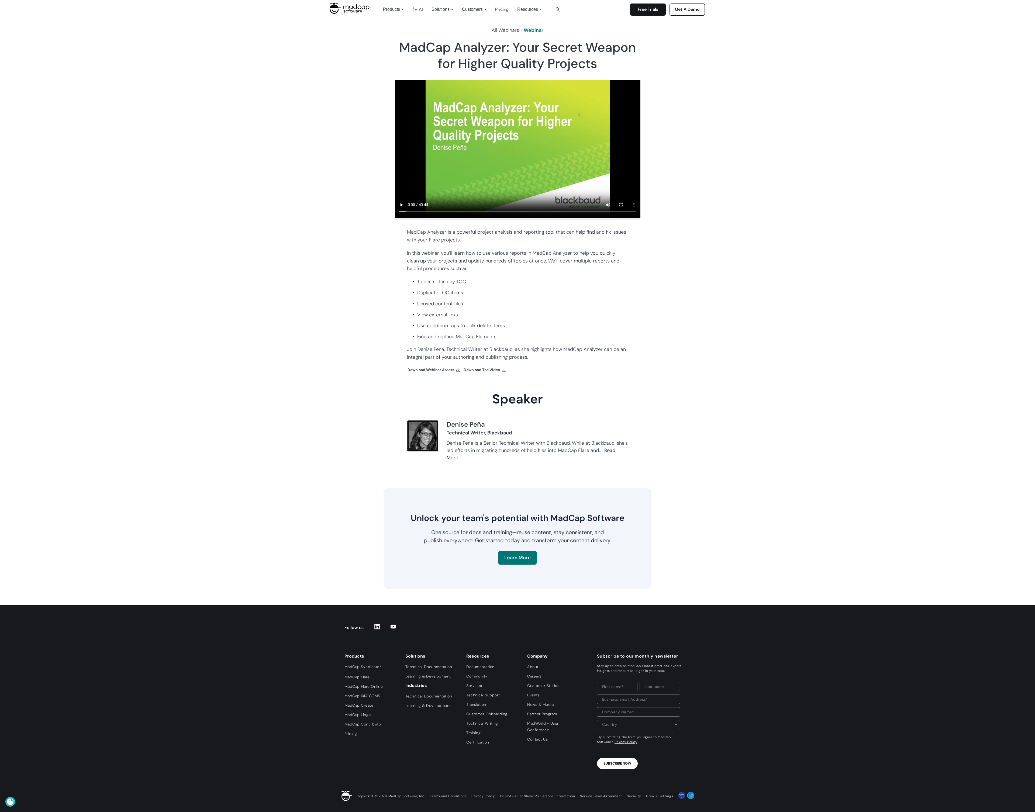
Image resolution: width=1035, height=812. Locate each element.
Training (473, 732)
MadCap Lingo (357, 714)
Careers (534, 676)
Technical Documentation (428, 666)
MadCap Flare (357, 677)
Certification (477, 742)
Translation (476, 704)
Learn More (517, 557)
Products (391, 9)
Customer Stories (543, 685)
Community (477, 676)
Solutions (441, 9)
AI (421, 9)
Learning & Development (428, 676)
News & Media (540, 704)
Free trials (648, 9)
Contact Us (537, 739)
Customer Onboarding (487, 713)
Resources (527, 9)
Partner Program (542, 713)
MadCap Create (359, 705)
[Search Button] (557, 9)
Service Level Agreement (601, 796)
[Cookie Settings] (10, 802)
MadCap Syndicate (363, 666)
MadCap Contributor (363, 724)
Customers (472, 9)
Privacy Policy (626, 742)
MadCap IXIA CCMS (362, 695)
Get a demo (687, 9)
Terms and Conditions (448, 796)
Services (474, 685)
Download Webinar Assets (431, 369)
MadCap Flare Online (363, 686)
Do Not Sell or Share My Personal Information (537, 796)
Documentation (480, 666)
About (533, 666)
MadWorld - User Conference (543, 726)
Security (634, 796)
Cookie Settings (659, 796)
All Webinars (505, 30)
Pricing (502, 9)
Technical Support (483, 695)
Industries (416, 685)
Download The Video (482, 369)
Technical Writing (482, 723)
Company (537, 656)
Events (533, 695)
